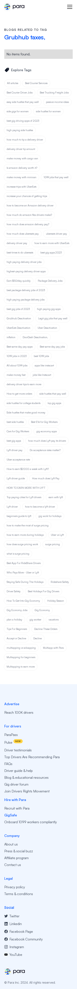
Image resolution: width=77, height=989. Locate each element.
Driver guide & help (18, 770)
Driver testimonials (18, 750)
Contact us (12, 865)
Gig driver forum (16, 784)
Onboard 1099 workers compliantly (30, 822)
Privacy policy (14, 887)
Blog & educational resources (26, 777)
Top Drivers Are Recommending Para (32, 757)
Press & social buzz (18, 851)
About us (11, 844)
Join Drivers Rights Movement (27, 791)
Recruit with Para (17, 808)
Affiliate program (16, 858)
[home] (14, 7)
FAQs (8, 764)
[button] (69, 7)
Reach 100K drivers (18, 712)
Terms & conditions (18, 894)
